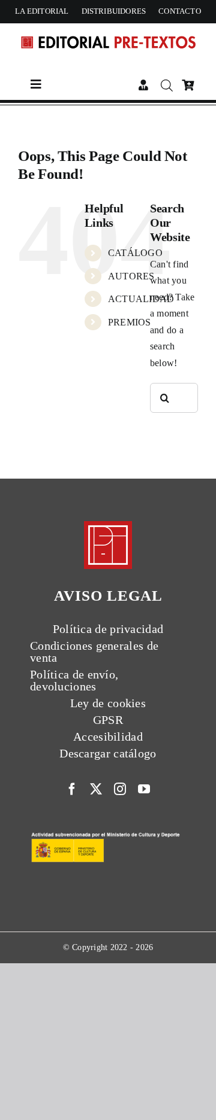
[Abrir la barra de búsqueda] (166, 86)
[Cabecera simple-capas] (108, 34)
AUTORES (131, 276)
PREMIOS (129, 322)
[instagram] (120, 789)
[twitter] (96, 789)
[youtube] (144, 789)
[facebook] (72, 789)
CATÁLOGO (135, 253)
